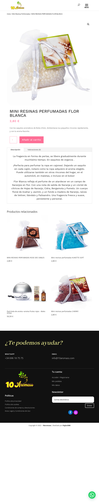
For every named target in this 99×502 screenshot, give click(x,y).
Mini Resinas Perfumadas (21, 14)
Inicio (9, 14)
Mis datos (56, 385)
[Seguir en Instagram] (76, 412)
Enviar (89, 405)
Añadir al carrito (31, 139)
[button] (88, 24)
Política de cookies (12, 404)
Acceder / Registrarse (60, 377)
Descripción (15, 149)
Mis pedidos (57, 381)
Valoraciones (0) (34, 149)
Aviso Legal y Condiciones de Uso (17, 411)
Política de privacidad (13, 401)
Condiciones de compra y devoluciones (20, 408)
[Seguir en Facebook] (70, 412)
